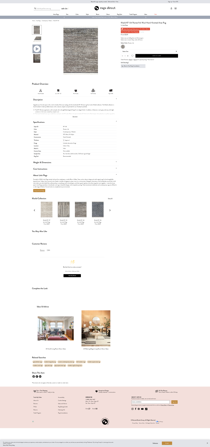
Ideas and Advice (62, 404)
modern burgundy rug (50, 362)
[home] (105, 10)
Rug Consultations (63, 413)
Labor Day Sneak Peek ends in (100, 17)
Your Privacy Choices (159, 422)
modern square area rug (94, 362)
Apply (130, 60)
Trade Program (133, 14)
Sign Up (174, 402)
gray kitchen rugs (37, 362)
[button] (176, 8)
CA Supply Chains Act (150, 423)
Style (87, 14)
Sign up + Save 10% (173, 2)
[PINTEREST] (139, 409)
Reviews (35, 404)
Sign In (135, 60)
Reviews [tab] (42, 250)
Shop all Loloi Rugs (39, 191)
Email (93, 409)
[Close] (207, 443)
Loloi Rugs (125, 25)
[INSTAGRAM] (132, 409)
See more (75, 117)
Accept (167, 443)
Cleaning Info (61, 410)
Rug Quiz (119, 14)
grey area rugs (48, 365)
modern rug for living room (75, 365)
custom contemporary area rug (66, 362)
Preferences (155, 443)
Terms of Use (171, 405)
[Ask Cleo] (65, 8)
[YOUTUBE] (142, 409)
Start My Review (72, 275)
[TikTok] (146, 409)
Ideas (145, 14)
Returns (35, 410)
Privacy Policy (164, 405)
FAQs (35, 407)
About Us (35, 400)
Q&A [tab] (48, 250)
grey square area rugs (60, 365)
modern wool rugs (37, 365)
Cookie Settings (62, 400)
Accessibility (61, 397)
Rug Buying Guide (63, 407)
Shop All (110, 198)
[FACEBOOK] (135, 409)
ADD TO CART (156, 56)
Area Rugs (56, 14)
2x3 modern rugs (81, 362)
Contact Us (89, 397)
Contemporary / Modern (47, 20)
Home (33, 20)
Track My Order (37, 397)
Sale (155, 14)
